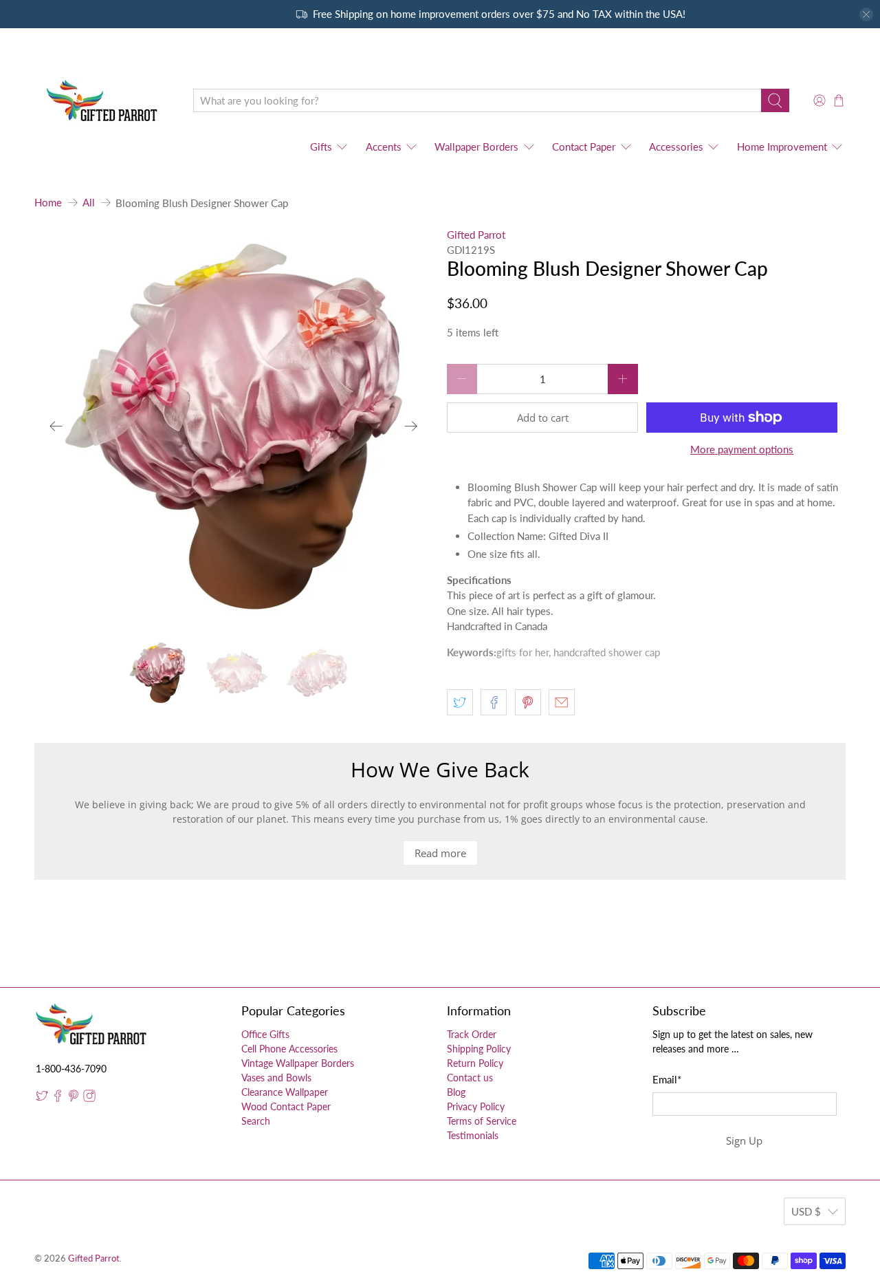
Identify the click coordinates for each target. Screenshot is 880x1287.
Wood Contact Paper (286, 1106)
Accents (384, 146)
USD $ (806, 1211)
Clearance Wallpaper (284, 1092)
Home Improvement (782, 146)
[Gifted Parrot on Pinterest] (73, 1098)
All (88, 202)
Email (666, 1079)
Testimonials (472, 1135)
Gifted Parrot (476, 234)
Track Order (471, 1034)
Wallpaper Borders (476, 146)
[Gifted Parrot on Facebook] (58, 1098)
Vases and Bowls (276, 1077)
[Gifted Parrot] (104, 101)
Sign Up (744, 1140)
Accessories (676, 146)
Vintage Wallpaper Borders (297, 1063)
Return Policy (475, 1063)
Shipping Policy (479, 1049)
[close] (866, 14)
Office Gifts (265, 1034)
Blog (456, 1092)
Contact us (470, 1077)
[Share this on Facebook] (494, 702)
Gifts (321, 146)
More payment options (741, 449)
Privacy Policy (476, 1106)
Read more (440, 853)
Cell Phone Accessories (289, 1049)
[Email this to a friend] (562, 702)
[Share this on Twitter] (460, 702)
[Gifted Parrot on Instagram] (89, 1098)
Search (255, 1121)
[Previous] (56, 426)
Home (48, 202)
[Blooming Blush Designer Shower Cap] (233, 426)
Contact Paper (583, 146)
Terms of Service (481, 1121)
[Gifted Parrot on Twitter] (42, 1098)
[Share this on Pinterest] (528, 702)
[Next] (411, 426)
